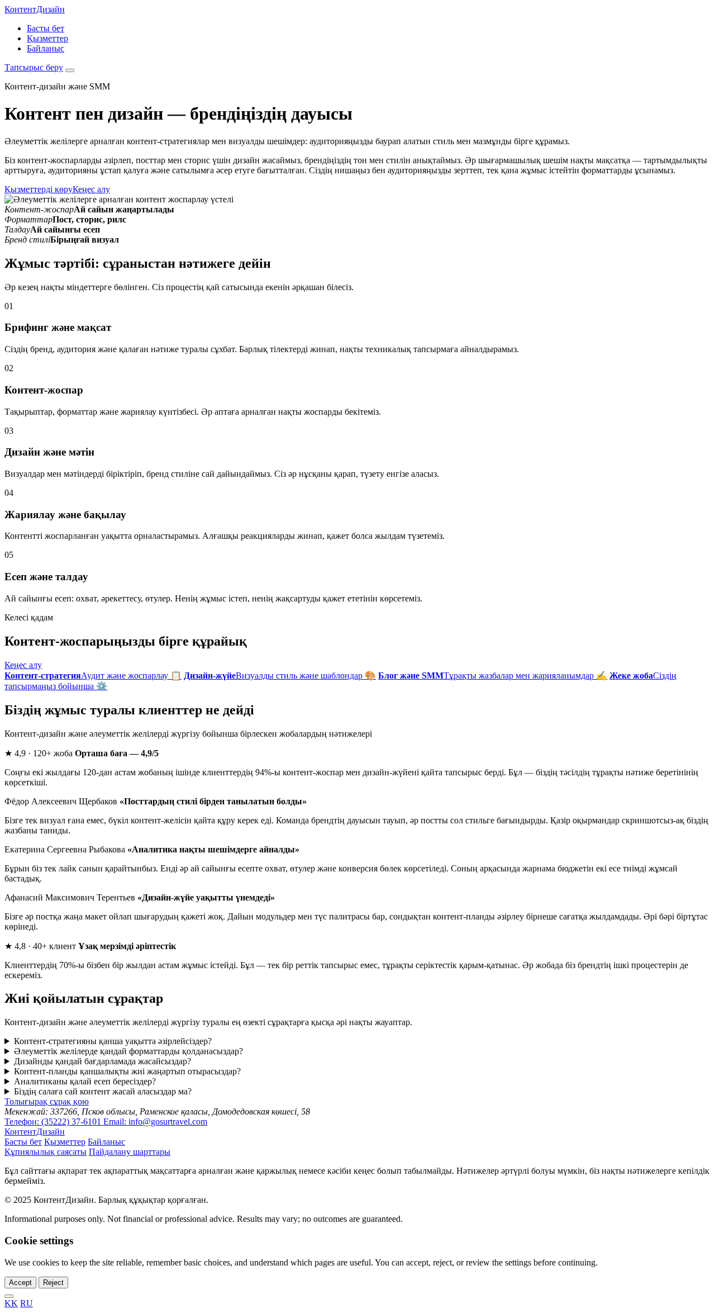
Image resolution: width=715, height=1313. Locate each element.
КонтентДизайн (34, 9)
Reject (53, 1282)
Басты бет (45, 28)
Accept (20, 1282)
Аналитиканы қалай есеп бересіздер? (85, 1081)
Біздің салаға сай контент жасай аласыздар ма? (103, 1091)
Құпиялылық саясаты (45, 1151)
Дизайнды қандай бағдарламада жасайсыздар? (102, 1061)
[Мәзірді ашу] (69, 70)
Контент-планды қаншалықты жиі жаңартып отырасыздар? (127, 1071)
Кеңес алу (91, 189)
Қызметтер (47, 38)
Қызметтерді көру (38, 189)
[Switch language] (8, 1296)
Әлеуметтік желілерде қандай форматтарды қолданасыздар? (128, 1051)
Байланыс (45, 48)
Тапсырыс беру (33, 67)
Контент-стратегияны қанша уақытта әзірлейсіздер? (113, 1041)
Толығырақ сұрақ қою (46, 1101)
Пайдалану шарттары (129, 1151)
